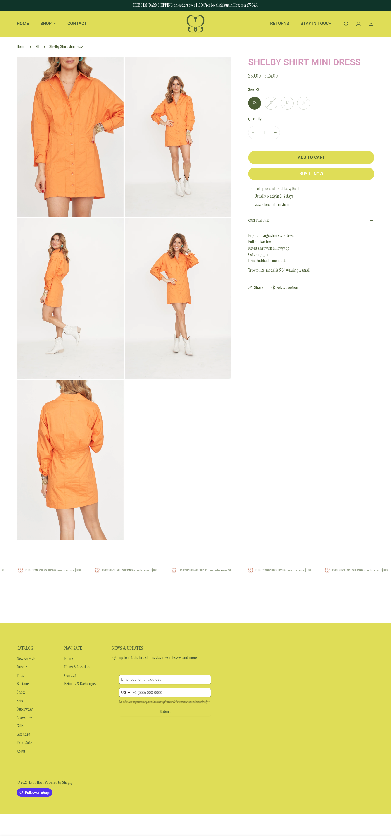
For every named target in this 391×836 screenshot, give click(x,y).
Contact (70, 675)
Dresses (22, 667)
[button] (371, 23)
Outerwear (25, 709)
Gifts (20, 726)
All (37, 46)
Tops (20, 675)
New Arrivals (26, 658)
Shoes (21, 692)
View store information (272, 204)
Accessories (24, 717)
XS (255, 103)
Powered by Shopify (59, 782)
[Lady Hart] (195, 24)
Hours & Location (77, 667)
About (21, 751)
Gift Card (24, 734)
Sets (20, 701)
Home (21, 46)
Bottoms (23, 684)
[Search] (346, 23)
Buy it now (311, 173)
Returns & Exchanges (80, 684)
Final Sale (24, 743)
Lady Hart (36, 782)
